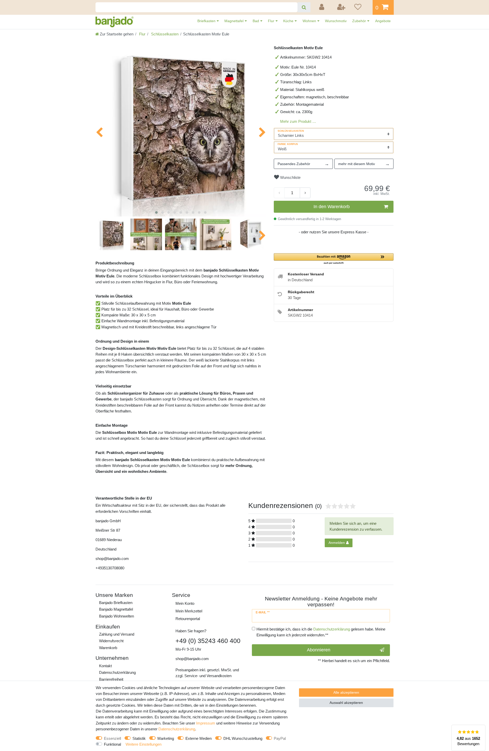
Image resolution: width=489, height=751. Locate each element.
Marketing (165, 738)
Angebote (383, 21)
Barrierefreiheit (111, 679)
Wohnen (310, 21)
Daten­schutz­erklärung (117, 672)
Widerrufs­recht (111, 641)
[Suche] (303, 7)
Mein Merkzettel (188, 611)
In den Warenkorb (332, 206)
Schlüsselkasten (164, 34)
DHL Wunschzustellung (242, 738)
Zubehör (359, 21)
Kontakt (105, 666)
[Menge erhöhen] (305, 192)
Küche (288, 21)
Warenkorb (108, 648)
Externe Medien (198, 738)
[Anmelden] (322, 7)
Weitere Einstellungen (143, 744)
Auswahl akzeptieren (346, 703)
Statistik (139, 738)
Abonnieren (318, 649)
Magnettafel (234, 21)
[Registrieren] (341, 7)
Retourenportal (187, 618)
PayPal (280, 738)
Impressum (205, 723)
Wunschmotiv (336, 21)
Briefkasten (206, 21)
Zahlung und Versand (116, 634)
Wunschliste (290, 177)
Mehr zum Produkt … (298, 121)
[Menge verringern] (279, 192)
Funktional (112, 744)
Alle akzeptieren (346, 692)
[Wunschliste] (361, 7)
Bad (256, 21)
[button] (333, 259)
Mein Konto (184, 603)
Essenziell (112, 738)
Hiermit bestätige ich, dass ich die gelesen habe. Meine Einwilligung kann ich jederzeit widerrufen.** (320, 632)
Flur (271, 21)
